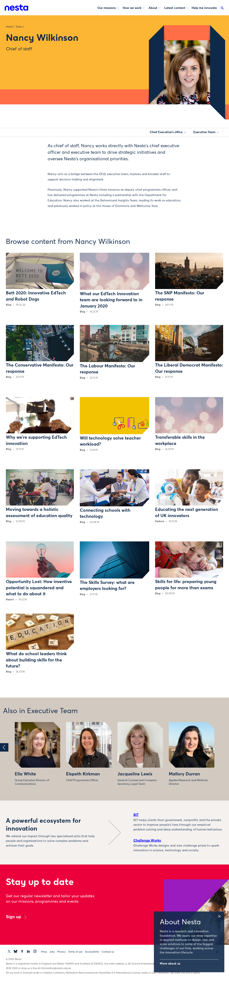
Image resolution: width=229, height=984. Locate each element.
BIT (136, 815)
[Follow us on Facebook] (22, 951)
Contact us (108, 952)
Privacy (61, 952)
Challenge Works (147, 840)
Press (44, 952)
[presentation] (4, 747)
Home (9, 27)
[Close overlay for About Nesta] (220, 915)
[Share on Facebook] (32, 158)
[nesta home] (16, 8)
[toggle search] (222, 8)
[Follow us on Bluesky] (15, 951)
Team (19, 27)
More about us (170, 963)
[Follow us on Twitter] (9, 951)
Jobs (52, 952)
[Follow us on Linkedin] (28, 951)
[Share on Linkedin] (32, 165)
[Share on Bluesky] (32, 173)
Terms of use (75, 952)
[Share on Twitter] (32, 151)
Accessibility (92, 952)
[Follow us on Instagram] (35, 951)
